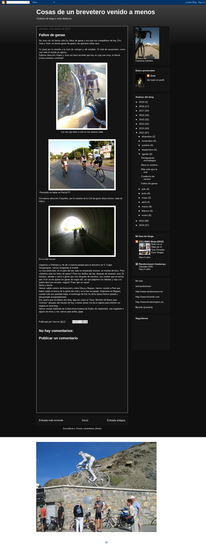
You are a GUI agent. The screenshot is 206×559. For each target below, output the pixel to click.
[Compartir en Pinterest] (86, 321)
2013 (142, 128)
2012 (142, 132)
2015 (142, 119)
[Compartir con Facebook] (83, 321)
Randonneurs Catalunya (152, 264)
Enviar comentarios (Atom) (88, 428)
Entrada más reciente (51, 420)
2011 (142, 221)
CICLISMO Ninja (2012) (151, 241)
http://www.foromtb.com (147, 296)
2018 (142, 106)
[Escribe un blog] (77, 321)
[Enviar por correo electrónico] (73, 321)
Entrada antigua (116, 420)
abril (144, 202)
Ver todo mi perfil (155, 80)
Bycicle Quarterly (144, 307)
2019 (142, 102)
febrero (146, 211)
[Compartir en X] (80, 321)
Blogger (123, 552)
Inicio (85, 420)
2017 (142, 110)
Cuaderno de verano (147, 177)
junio (144, 193)
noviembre (147, 141)
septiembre (148, 149)
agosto (145, 154)
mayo (145, 197)
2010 (142, 225)
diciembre (147, 136)
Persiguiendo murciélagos (148, 159)
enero (145, 215)
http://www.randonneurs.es (149, 291)
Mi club (139, 281)
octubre (146, 145)
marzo (145, 206)
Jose (152, 75)
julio (144, 189)
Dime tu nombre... (150, 165)
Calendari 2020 (146, 266)
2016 (142, 115)
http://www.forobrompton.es (150, 302)
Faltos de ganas (149, 183)
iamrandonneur (143, 286)
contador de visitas (114, 545)
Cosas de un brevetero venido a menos (95, 11)
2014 (142, 124)
